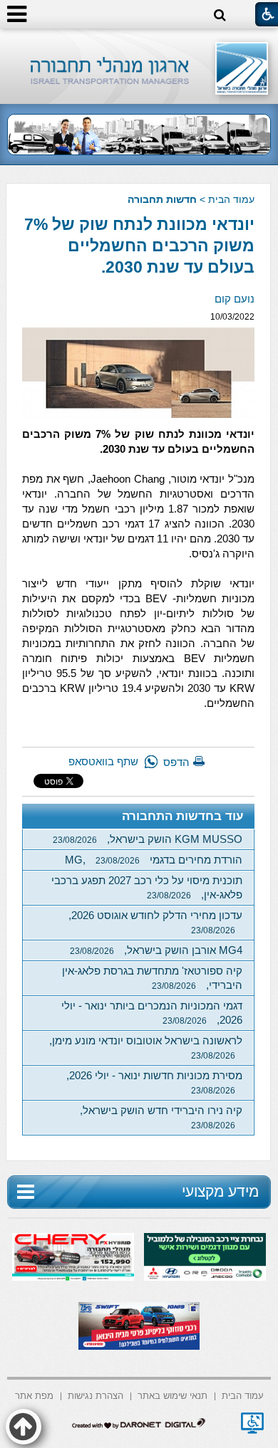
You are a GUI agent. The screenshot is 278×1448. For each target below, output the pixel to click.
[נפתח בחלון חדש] (252, 1423)
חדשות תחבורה (162, 199)
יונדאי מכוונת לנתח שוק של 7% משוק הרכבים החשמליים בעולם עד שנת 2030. (139, 245)
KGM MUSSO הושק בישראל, (147, 839)
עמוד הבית (231, 199)
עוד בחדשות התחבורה (183, 816)
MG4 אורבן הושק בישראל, (156, 950)
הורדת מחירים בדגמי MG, (153, 860)
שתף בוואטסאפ (103, 761)
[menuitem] (243, 1395)
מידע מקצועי (220, 1191)
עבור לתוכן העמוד (139, 42)
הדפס (176, 762)
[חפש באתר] (220, 15)
